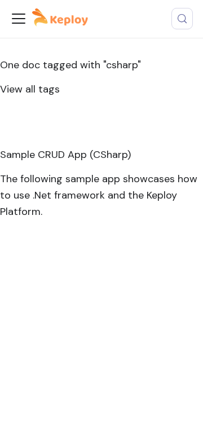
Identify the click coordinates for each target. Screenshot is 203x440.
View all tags (30, 89)
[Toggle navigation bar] (18, 18)
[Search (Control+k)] (182, 18)
